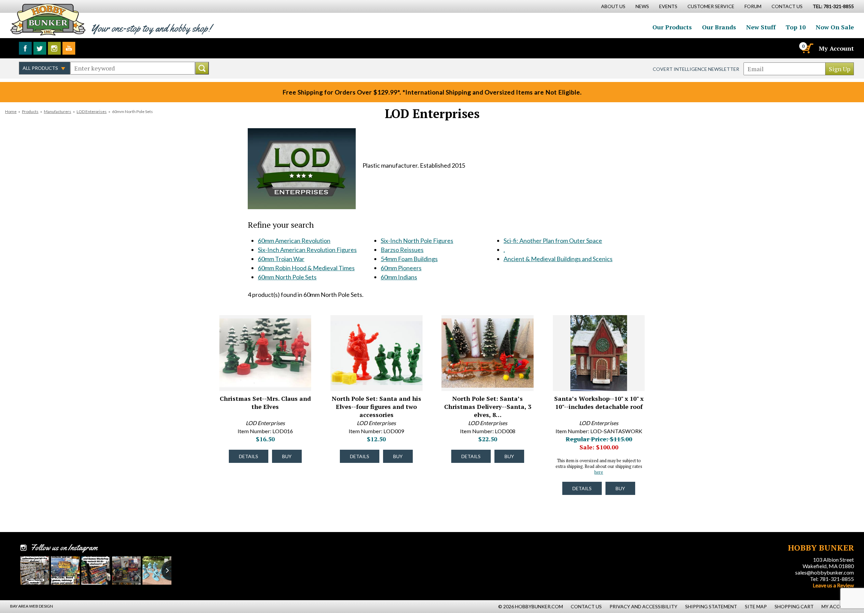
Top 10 (796, 27)
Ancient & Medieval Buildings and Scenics (558, 258)
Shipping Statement (711, 606)
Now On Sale (835, 27)
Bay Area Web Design (31, 606)
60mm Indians (399, 277)
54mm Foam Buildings (409, 258)
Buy (287, 456)
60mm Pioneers (401, 268)
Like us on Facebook (25, 48)
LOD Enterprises (92, 111)
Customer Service (710, 6)
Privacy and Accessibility (643, 606)
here (598, 472)
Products (30, 111)
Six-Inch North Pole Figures (417, 240)
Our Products (672, 27)
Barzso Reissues (402, 249)
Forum (753, 6)
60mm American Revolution (294, 240)
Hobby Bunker (47, 19)
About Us (613, 6)
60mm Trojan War (281, 258)
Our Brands (719, 27)
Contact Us (787, 6)
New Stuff (761, 27)
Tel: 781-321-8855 (832, 579)
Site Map (756, 606)
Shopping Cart (794, 606)
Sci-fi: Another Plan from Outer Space (553, 240)
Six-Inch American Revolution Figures (307, 249)
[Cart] (807, 48)
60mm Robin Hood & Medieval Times (306, 268)
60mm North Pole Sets (287, 277)
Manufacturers (57, 111)
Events (668, 6)
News (642, 6)
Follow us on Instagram (54, 48)
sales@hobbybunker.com (824, 572)
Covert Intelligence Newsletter (696, 69)
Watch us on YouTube (68, 48)
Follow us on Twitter (39, 48)
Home (11, 111)
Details (248, 456)
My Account (836, 48)
